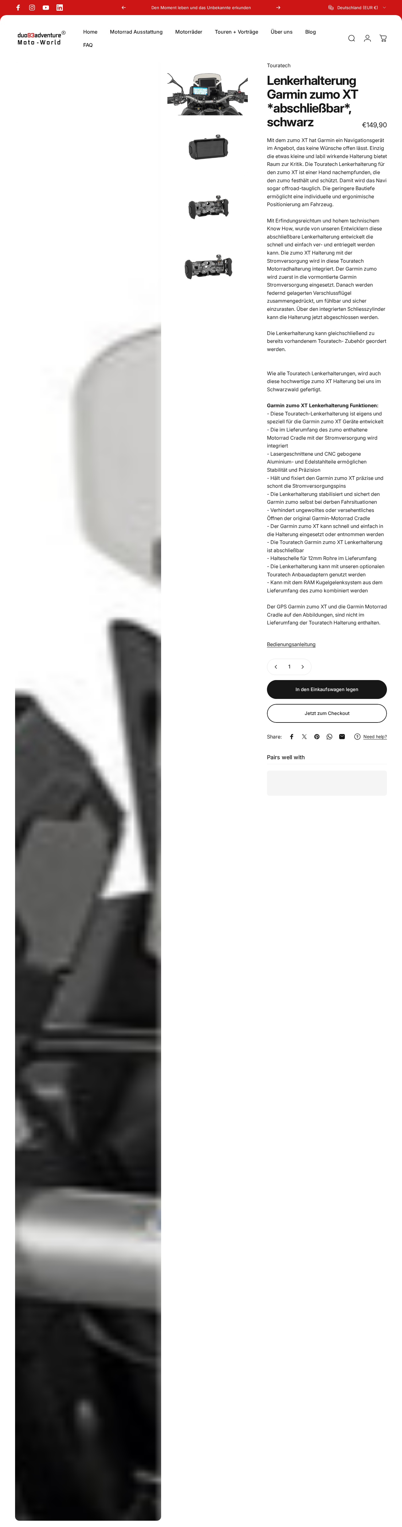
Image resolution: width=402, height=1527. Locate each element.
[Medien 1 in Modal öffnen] (88, 791)
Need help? (375, 736)
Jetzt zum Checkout (327, 713)
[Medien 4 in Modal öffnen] (207, 208)
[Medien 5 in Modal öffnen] (207, 268)
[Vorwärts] (278, 7)
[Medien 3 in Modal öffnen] (207, 148)
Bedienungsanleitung (291, 644)
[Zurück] (124, 7)
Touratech (279, 65)
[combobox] (358, 7)
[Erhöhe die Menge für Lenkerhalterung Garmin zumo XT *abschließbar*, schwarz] (304, 667)
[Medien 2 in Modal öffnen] (207, 88)
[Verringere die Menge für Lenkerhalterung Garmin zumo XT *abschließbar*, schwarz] (274, 667)
